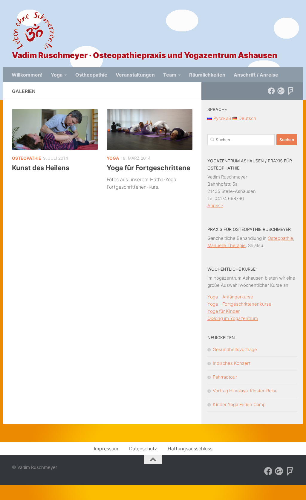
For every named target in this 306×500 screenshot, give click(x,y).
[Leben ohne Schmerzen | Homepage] (33, 30)
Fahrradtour (225, 377)
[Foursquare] (290, 90)
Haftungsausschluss (190, 449)
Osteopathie (26, 158)
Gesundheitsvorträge (235, 349)
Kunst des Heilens (40, 168)
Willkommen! (27, 75)
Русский (221, 118)
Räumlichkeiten (207, 75)
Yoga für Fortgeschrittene (148, 168)
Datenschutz (143, 449)
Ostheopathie (91, 75)
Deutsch (246, 118)
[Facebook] (271, 90)
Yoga (56, 75)
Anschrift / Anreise (256, 75)
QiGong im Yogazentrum (232, 318)
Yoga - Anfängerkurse (230, 297)
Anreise (215, 205)
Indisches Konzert (231, 363)
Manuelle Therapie (226, 245)
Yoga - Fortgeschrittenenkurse (239, 304)
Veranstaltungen (135, 75)
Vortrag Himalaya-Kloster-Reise (245, 391)
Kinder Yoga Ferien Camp (239, 404)
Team (169, 75)
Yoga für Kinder (223, 311)
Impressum (106, 449)
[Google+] (280, 90)
